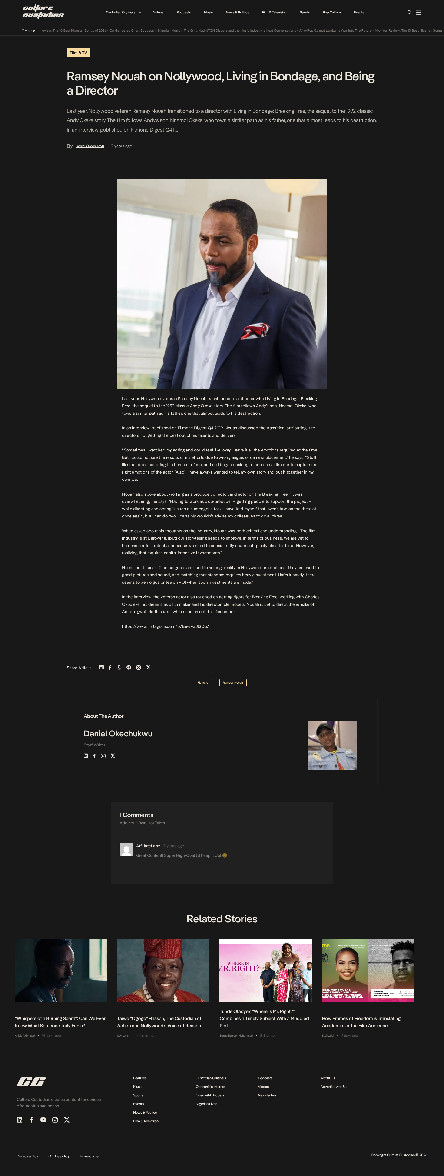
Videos (158, 12)
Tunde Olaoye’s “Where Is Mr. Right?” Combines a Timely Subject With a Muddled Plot (264, 1018)
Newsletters (267, 1095)
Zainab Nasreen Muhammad (236, 1035)
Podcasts (184, 12)
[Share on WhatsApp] (119, 668)
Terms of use (89, 1156)
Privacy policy (27, 1156)
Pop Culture (332, 12)
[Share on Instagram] (138, 668)
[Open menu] (418, 12)
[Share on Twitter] (148, 668)
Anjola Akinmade (25, 1035)
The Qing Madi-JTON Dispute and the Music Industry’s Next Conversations (223, 30)
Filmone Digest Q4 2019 (200, 427)
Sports (305, 12)
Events (359, 12)
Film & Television (274, 12)
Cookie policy (59, 1156)
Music (208, 12)
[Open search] (409, 12)
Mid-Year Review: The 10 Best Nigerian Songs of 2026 (49, 30)
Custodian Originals (120, 12)
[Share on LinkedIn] (101, 668)
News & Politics (237, 12)
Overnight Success (210, 1095)
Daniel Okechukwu (90, 146)
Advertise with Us (334, 1086)
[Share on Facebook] (110, 668)
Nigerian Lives (206, 1104)
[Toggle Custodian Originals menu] (140, 12)
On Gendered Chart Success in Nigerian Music (128, 30)
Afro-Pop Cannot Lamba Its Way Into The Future (318, 30)
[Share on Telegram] (128, 668)
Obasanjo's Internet (210, 1086)
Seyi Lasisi (123, 1035)
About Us (328, 1078)
